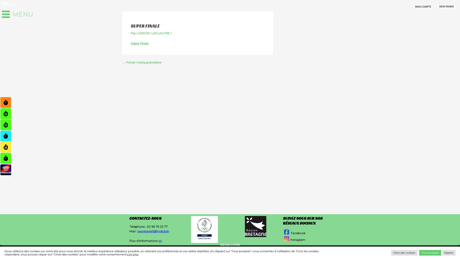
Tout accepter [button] (430, 252)
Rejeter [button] (448, 252)
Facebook (298, 233)
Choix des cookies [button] (404, 252)
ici (160, 241)
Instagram (297, 240)
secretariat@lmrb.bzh (153, 231)
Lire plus (133, 254)
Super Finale (140, 43)
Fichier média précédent (142, 62)
